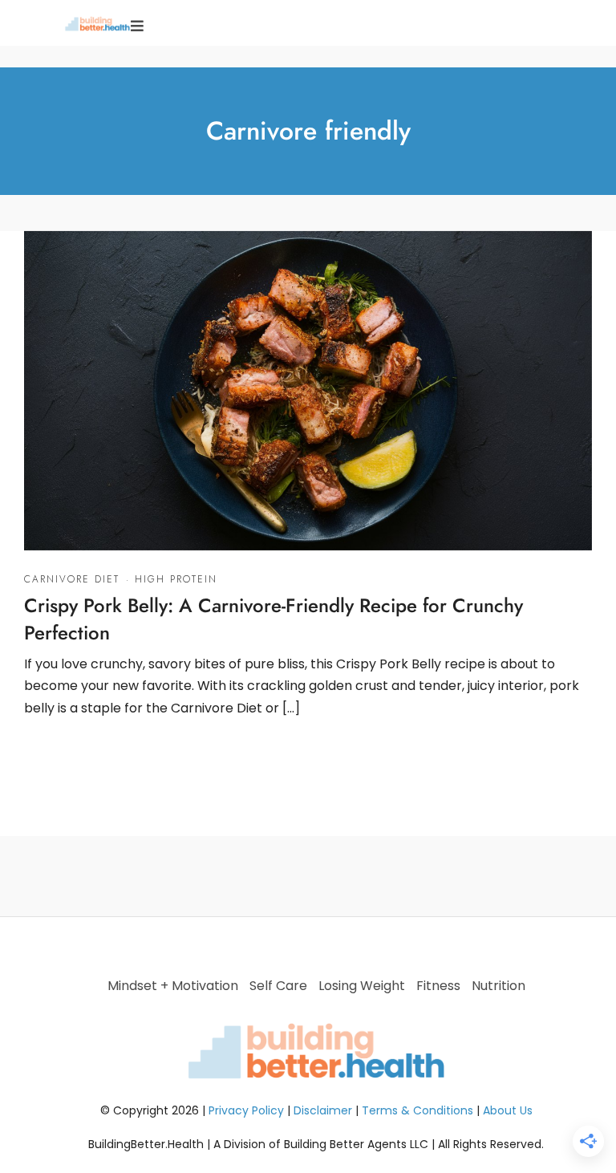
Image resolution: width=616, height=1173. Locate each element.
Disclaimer (323, 1110)
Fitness (438, 985)
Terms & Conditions (417, 1110)
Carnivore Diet (72, 579)
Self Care (278, 985)
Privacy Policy (246, 1110)
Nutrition (498, 985)
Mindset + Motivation (172, 985)
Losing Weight (361, 985)
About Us (508, 1110)
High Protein (176, 579)
